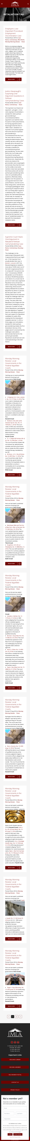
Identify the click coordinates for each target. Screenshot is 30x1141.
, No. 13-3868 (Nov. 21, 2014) (15, 547)
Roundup (20, 248)
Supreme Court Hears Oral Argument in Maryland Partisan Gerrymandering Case (14, 240)
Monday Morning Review (12, 42)
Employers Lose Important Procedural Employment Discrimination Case (14, 32)
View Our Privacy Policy (15, 1137)
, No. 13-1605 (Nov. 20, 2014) (15, 527)
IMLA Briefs (21, 40)
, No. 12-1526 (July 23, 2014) (14, 843)
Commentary (13, 40)
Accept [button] (10, 1134)
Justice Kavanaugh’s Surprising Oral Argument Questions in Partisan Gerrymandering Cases (14, 96)
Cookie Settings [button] (17, 1134)
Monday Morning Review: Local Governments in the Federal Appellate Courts (13, 363)
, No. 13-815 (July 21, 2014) (14, 829)
